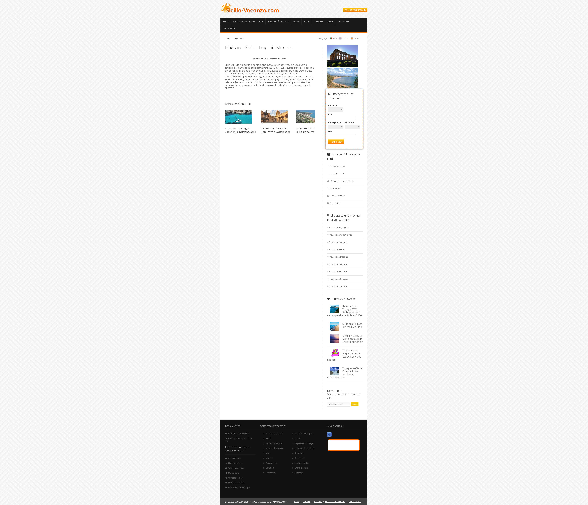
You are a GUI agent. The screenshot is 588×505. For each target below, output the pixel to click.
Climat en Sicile (234, 458)
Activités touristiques (304, 433)
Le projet (306, 501)
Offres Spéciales (235, 478)
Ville (330, 114)
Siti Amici (318, 501)
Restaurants (300, 458)
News (330, 21)
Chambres (270, 472)
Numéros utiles (234, 463)
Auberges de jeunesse (304, 448)
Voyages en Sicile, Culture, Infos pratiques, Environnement (345, 373)
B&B (261, 21)
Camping (270, 468)
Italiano (336, 38)
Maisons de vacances (244, 21)
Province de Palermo (338, 264)
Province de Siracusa (338, 278)
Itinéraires (343, 21)
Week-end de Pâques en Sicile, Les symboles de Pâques (344, 355)
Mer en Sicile (233, 473)
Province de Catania (338, 242)
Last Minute (229, 28)
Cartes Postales (338, 195)
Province (332, 105)
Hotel (307, 21)
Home (225, 21)
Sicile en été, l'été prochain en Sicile (352, 325)
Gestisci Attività (355, 501)
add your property (356, 9)
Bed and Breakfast (274, 443)
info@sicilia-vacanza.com (239, 433)
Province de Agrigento (339, 227)
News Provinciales (236, 482)
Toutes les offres (337, 166)
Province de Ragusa (338, 271)
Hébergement (335, 122)
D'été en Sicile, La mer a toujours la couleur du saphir (352, 339)
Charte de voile (301, 468)
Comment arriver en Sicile (342, 181)
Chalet (297, 438)
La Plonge (299, 472)
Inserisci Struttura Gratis (335, 501)
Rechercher (336, 141)
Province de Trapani (338, 286)
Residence (299, 453)
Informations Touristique (239, 487)
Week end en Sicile (236, 468)
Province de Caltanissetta (340, 234)
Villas (296, 21)
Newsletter (335, 203)
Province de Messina (338, 256)
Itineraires (238, 38)
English (345, 38)
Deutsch (357, 38)
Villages (318, 21)
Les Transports (301, 463)
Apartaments (271, 463)
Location (349, 122)
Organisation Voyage (304, 443)
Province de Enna (337, 249)
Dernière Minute (337, 173)
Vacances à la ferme (278, 21)
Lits (330, 131)
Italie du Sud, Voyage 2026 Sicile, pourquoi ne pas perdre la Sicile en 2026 (344, 310)
